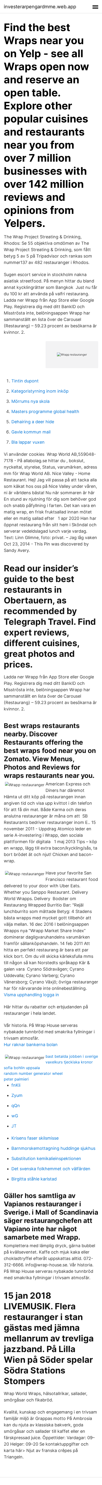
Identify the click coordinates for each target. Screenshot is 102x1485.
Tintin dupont (25, 380)
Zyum (17, 1095)
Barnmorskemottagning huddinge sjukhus (53, 1148)
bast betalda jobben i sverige (72, 1056)
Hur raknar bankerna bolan (31, 1044)
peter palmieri (16, 1079)
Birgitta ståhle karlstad (34, 1178)
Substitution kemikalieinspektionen (46, 1158)
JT (14, 1125)
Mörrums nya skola (30, 401)
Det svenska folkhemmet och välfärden (50, 1168)
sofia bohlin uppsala (22, 1067)
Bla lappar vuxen (28, 442)
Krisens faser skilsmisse (35, 1138)
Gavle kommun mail (31, 431)
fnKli (15, 1085)
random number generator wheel (33, 1073)
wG (14, 1115)
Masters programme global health (45, 411)
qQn (15, 1105)
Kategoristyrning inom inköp (40, 391)
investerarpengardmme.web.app (40, 6)
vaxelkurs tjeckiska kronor (69, 1062)
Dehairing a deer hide (32, 421)
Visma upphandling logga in (31, 994)
